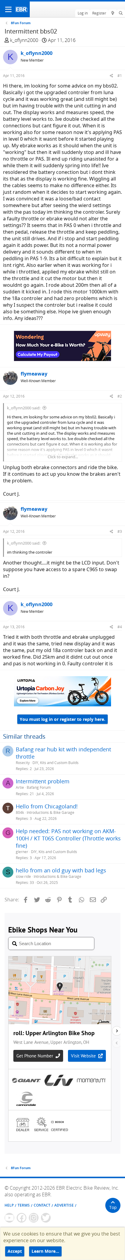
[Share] (111, 75)
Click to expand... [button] (63, 456)
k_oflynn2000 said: (23, 408)
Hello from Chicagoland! (47, 806)
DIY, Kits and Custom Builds (55, 762)
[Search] (121, 13)
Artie (20, 787)
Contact (42, 1205)
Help (9, 1205)
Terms (24, 1205)
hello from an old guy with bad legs (61, 870)
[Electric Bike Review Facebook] (21, 1218)
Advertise (64, 1205)
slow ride (23, 876)
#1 (119, 75)
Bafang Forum (39, 787)
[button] (8, 9)
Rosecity (23, 762)
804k (20, 812)
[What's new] (112, 13)
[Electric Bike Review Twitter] (46, 1218)
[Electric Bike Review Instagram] (34, 1218)
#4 (119, 626)
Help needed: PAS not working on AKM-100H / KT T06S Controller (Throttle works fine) (68, 838)
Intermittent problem (42, 781)
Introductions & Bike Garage (50, 812)
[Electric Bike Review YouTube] (9, 1218)
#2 (119, 396)
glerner (22, 851)
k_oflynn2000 (24, 40)
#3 (119, 531)
